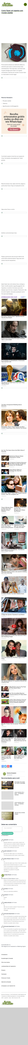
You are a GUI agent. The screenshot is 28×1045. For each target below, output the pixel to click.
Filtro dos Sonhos (5, 962)
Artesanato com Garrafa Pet (8, 985)
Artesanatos (4, 954)
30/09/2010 (9, 775)
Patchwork (3, 974)
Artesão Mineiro (7, 874)
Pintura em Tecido (5, 978)
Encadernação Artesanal (7, 958)
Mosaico (3, 970)
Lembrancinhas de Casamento (8, 966)
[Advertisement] (14, 29)
